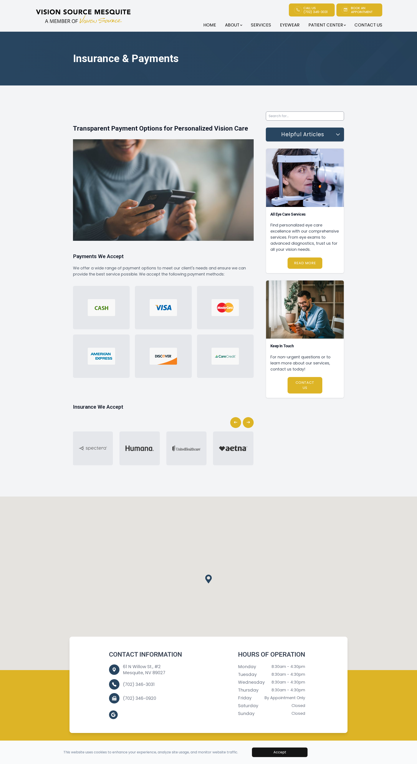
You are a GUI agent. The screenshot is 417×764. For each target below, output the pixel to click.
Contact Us (368, 25)
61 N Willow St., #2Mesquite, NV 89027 (144, 670)
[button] (235, 422)
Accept (279, 752)
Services (261, 25)
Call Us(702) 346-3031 (315, 10)
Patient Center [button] (325, 25)
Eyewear (290, 25)
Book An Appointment (362, 10)
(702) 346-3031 (139, 684)
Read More (305, 263)
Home (209, 25)
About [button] (232, 25)
